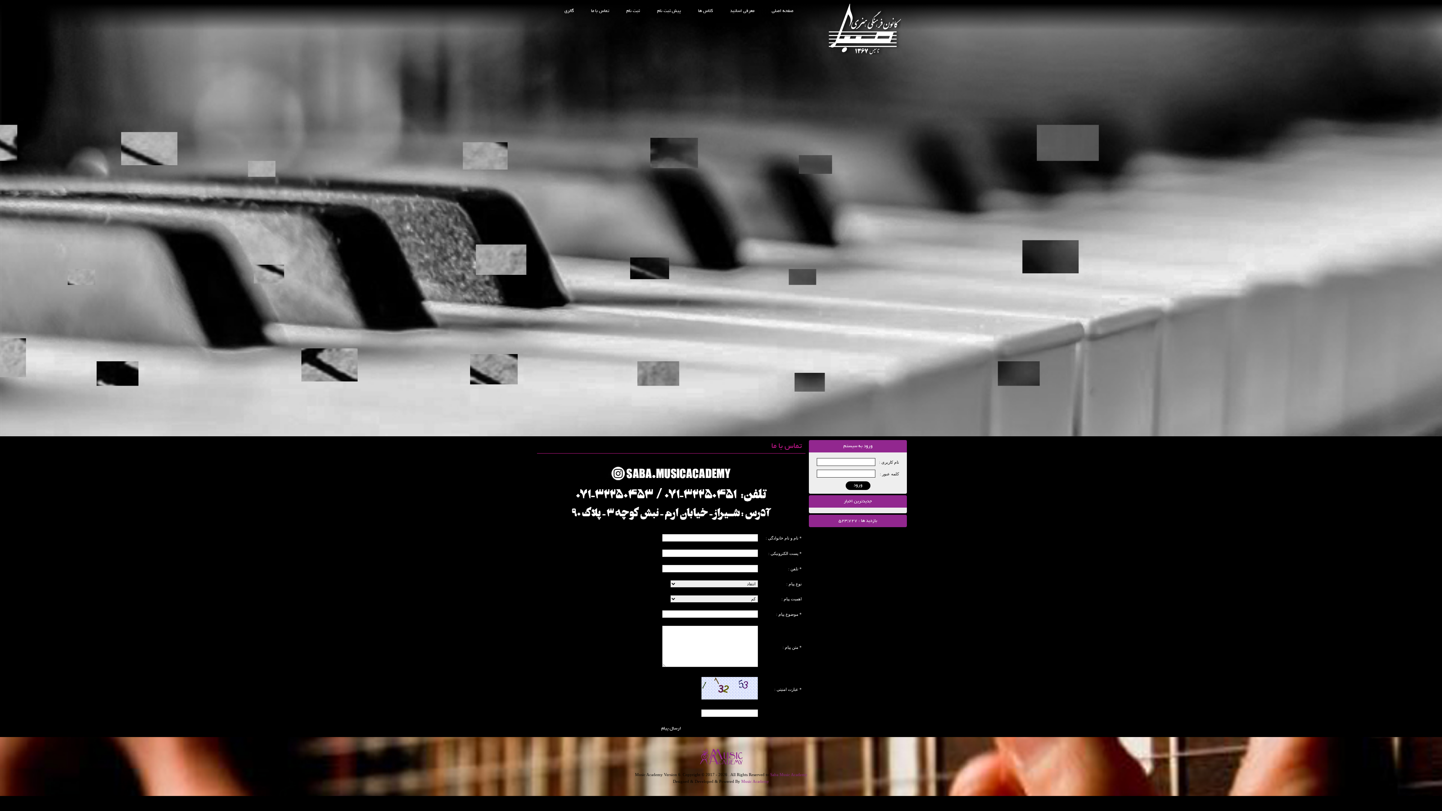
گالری (569, 11)
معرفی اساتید (742, 11)
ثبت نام (633, 11)
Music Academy (755, 781)
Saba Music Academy (788, 774)
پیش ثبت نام (669, 11)
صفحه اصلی (782, 11)
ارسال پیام (671, 728)
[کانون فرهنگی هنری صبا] (865, 53)
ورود (858, 485)
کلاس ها (705, 11)
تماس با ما (600, 11)
